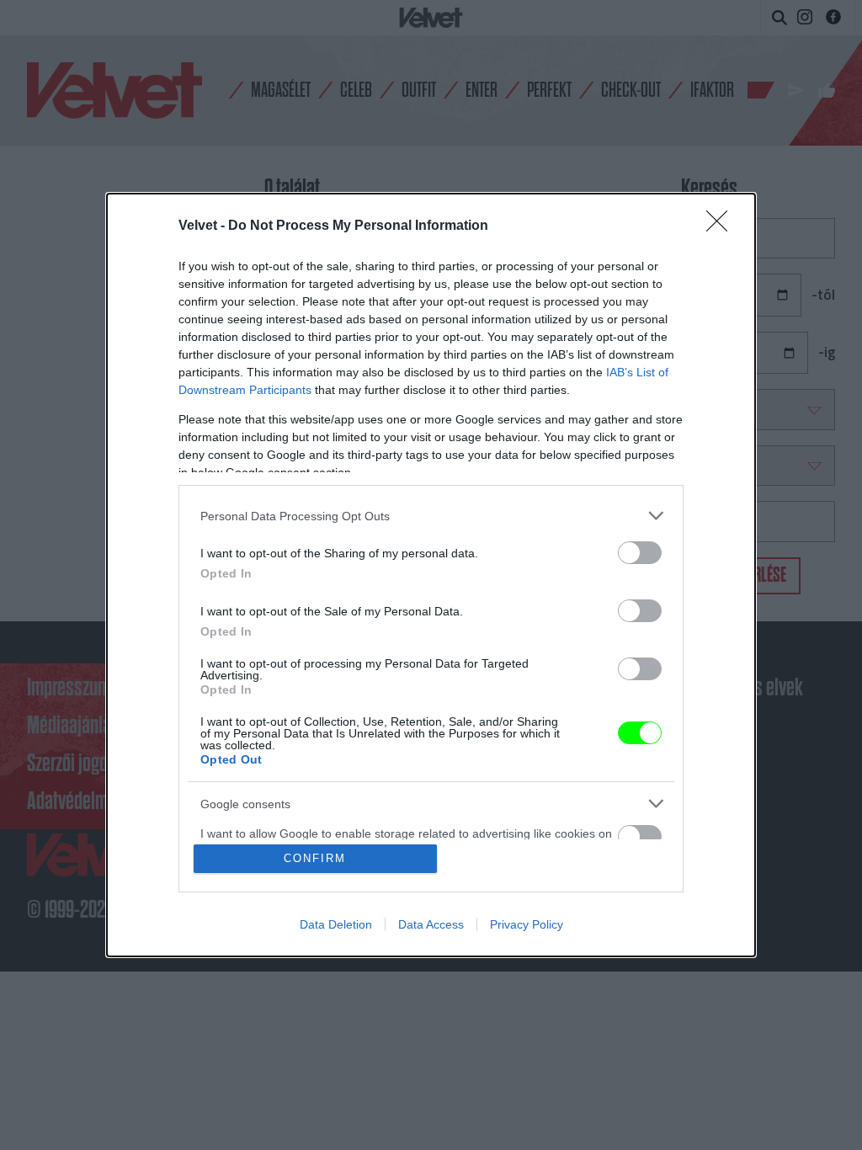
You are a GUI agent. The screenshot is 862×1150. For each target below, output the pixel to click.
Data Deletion (336, 924)
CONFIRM (315, 858)
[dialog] (431, 575)
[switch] (640, 552)
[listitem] (431, 515)
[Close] (722, 226)
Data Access (431, 924)
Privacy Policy (526, 924)
